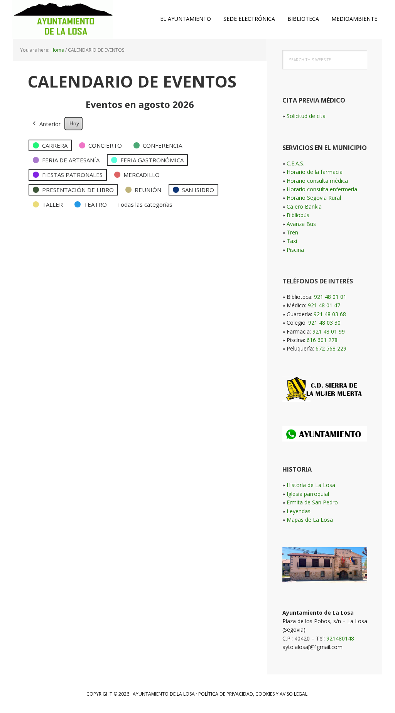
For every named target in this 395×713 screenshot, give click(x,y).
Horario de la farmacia (315, 171)
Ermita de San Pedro (312, 502)
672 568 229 (331, 348)
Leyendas (299, 511)
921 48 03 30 (324, 322)
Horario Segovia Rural (314, 197)
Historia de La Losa (311, 485)
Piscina (295, 249)
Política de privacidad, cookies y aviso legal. (253, 694)
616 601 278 (322, 340)
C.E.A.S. (295, 163)
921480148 (340, 638)
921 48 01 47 (324, 305)
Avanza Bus (301, 224)
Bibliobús (298, 215)
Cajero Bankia (304, 206)
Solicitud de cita (306, 116)
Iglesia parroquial (308, 493)
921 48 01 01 (330, 296)
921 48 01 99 (328, 331)
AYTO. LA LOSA (62, 19)
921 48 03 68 (330, 314)
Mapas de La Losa (310, 519)
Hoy (74, 123)
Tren (292, 232)
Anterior (50, 124)
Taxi (292, 240)
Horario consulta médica (317, 180)
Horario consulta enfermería (322, 189)
